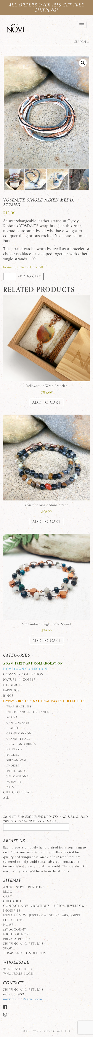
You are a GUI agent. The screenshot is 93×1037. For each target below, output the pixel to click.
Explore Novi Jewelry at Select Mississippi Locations (41, 918)
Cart (7, 896)
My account (14, 929)
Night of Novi (16, 934)
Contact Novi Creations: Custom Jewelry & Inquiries (43, 908)
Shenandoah (16, 760)
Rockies (12, 755)
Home (8, 924)
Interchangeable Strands (27, 712)
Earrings (11, 690)
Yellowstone (17, 776)
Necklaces (12, 685)
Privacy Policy (16, 939)
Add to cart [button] (46, 402)
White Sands (16, 771)
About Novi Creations (23, 887)
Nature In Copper (19, 679)
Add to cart (29, 276)
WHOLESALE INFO (17, 969)
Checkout (12, 901)
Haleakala (14, 749)
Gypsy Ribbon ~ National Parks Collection (44, 701)
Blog (7, 891)
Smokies (12, 765)
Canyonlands (18, 723)
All (6, 797)
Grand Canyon (19, 733)
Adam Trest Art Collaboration (33, 663)
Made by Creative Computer (47, 1031)
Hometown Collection (25, 668)
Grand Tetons (18, 739)
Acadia (12, 717)
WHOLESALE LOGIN (19, 973)
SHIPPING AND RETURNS (23, 943)
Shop (7, 948)
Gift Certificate (18, 792)
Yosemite (13, 782)
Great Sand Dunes (21, 744)
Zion (10, 787)
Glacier (12, 728)
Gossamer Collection (23, 674)
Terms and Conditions (24, 953)
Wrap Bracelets (18, 706)
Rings (8, 695)
